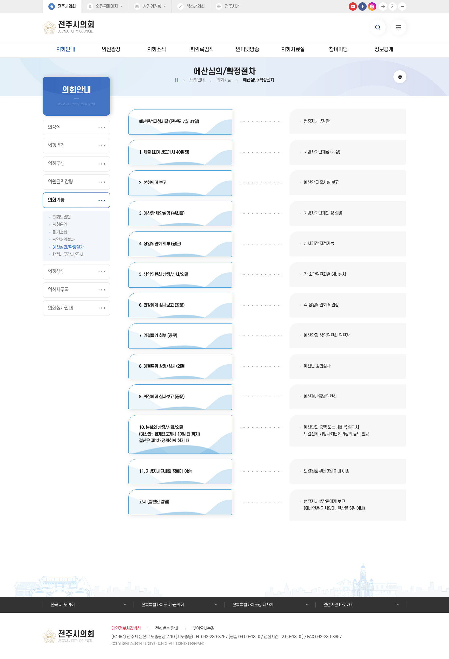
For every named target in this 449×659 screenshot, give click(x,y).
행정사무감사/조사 (67, 254)
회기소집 (59, 232)
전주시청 (232, 6)
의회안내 (65, 50)
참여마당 (338, 50)
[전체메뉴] (398, 27)
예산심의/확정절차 (67, 247)
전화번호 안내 (166, 628)
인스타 (372, 6)
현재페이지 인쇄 (399, 76)
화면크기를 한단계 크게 (383, 6)
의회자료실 (293, 50)
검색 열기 (378, 27)
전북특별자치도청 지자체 (252, 605)
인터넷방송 (247, 50)
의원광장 (111, 50)
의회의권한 (61, 217)
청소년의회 (195, 6)
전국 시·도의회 (62, 605)
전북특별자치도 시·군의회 (162, 605)
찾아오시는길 (203, 628)
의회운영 (59, 224)
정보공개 (383, 50)
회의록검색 (202, 50)
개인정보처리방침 (126, 628)
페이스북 (362, 6)
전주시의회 (66, 6)
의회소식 (156, 50)
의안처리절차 (63, 239)
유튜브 (353, 6)
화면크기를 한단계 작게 (402, 6)
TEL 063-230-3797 (211, 637)
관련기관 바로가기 (338, 605)
